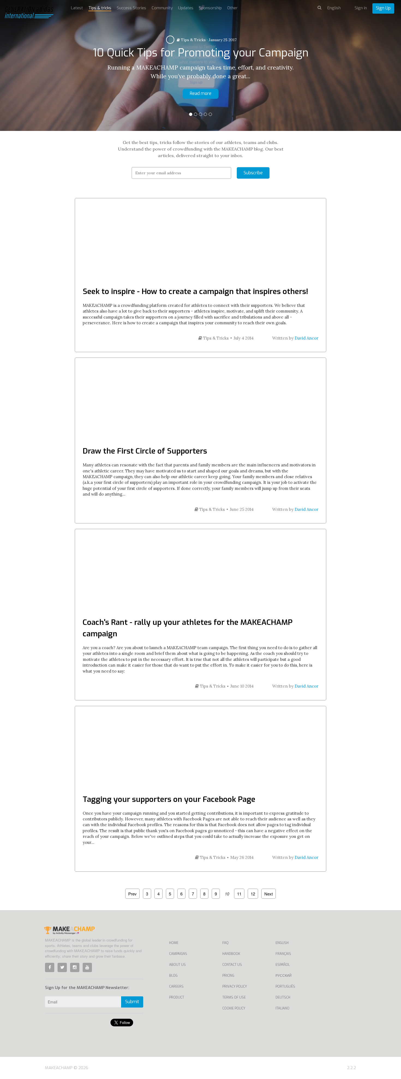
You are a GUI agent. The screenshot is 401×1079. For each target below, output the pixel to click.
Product (176, 997)
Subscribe (253, 173)
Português (285, 986)
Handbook (231, 954)
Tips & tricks (99, 8)
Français (283, 954)
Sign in (361, 8)
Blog (173, 975)
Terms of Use (234, 997)
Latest (77, 8)
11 (239, 894)
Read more (200, 93)
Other (232, 8)
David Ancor (306, 338)
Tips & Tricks (193, 39)
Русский (284, 975)
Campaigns (178, 954)
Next (268, 894)
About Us (177, 965)
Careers (176, 986)
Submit (132, 1002)
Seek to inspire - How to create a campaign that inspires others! (195, 291)
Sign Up (383, 8)
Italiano (282, 1008)
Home (173, 943)
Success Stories (131, 8)
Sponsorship (210, 8)
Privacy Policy (234, 986)
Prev (132, 894)
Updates (185, 8)
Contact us (232, 965)
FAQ (225, 943)
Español (283, 965)
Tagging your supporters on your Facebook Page (169, 799)
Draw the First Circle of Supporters (145, 451)
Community (162, 8)
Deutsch (283, 997)
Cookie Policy (233, 1008)
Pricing (228, 975)
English (282, 943)
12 (253, 894)
